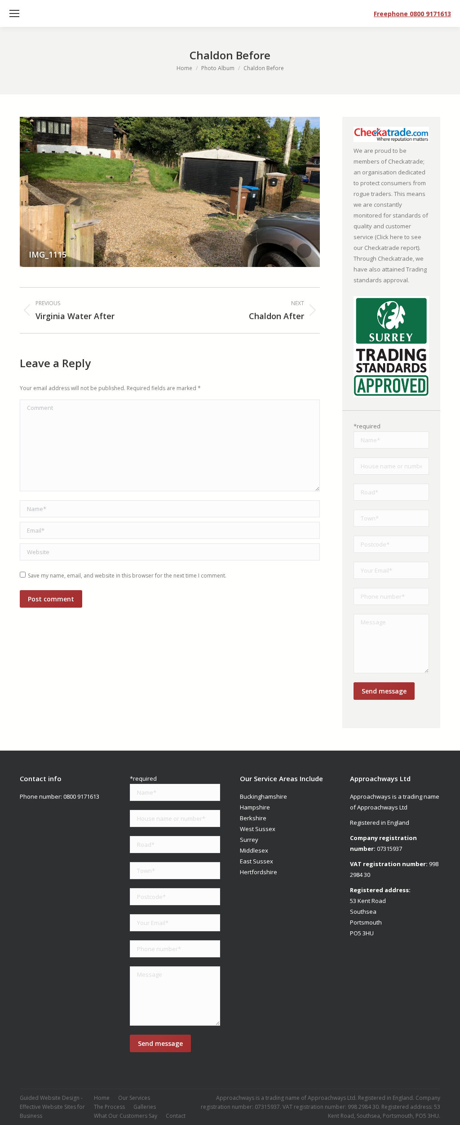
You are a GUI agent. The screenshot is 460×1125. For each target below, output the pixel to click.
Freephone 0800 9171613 (412, 14)
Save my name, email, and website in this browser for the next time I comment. (127, 575)
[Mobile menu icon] (14, 13)
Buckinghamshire (263, 796)
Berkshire (253, 818)
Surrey (249, 840)
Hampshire (255, 807)
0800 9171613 (81, 796)
